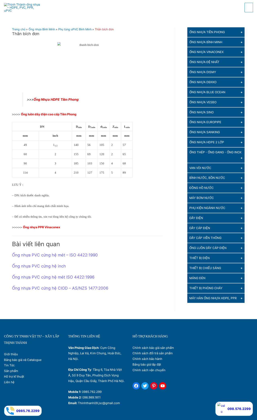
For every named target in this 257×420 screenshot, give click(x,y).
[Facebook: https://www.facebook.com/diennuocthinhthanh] (136, 385)
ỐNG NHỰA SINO (201, 112)
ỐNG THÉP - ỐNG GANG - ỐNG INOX (215, 152)
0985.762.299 (92, 392)
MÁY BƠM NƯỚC (201, 198)
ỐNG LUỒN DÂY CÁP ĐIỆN (207, 248)
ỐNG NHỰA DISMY (202, 72)
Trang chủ (18, 29)
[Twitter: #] (145, 385)
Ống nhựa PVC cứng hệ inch (39, 266)
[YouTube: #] (162, 385)
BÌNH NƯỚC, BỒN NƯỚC (207, 178)
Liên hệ (9, 382)
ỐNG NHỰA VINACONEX (206, 52)
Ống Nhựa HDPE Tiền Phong (56, 99)
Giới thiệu (11, 354)
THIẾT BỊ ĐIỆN (199, 258)
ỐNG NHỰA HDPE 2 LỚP (206, 142)
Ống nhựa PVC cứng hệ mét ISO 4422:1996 (53, 277)
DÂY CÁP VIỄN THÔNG (205, 238)
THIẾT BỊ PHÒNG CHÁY (205, 288)
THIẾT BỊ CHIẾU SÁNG (205, 268)
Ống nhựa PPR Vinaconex (41, 227)
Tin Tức (9, 365)
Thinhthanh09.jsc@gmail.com (99, 403)
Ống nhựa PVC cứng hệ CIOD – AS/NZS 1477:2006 (60, 288)
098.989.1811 (91, 397)
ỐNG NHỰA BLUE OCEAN (207, 92)
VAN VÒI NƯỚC (200, 168)
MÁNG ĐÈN (197, 278)
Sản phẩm (11, 371)
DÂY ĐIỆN (196, 218)
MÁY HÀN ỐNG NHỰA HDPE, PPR (213, 298)
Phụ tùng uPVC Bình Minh (75, 29)
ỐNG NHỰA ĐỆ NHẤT (204, 62)
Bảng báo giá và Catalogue (23, 360)
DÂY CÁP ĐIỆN (199, 228)
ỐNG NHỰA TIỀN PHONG (207, 32)
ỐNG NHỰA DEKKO (202, 82)
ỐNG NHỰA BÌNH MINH (205, 42)
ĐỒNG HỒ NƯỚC (201, 188)
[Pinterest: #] (153, 385)
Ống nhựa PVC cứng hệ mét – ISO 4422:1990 (55, 255)
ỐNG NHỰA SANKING (204, 132)
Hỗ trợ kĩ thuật (14, 376)
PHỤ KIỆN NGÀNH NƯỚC (207, 208)
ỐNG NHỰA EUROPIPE (205, 122)
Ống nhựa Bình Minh (42, 29)
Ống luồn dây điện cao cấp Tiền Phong (48, 114)
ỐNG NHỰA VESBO (202, 102)
